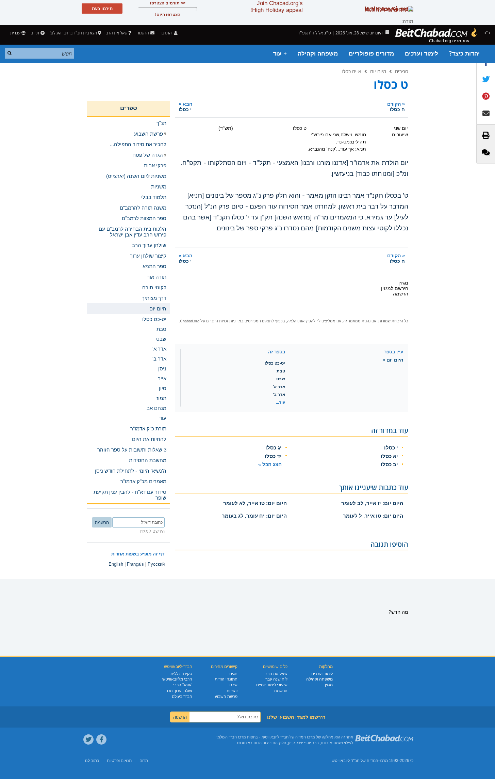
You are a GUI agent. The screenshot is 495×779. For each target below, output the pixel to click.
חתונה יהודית (226, 679)
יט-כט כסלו (275, 363)
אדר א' (279, 386)
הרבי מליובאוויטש (177, 679)
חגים (233, 673)
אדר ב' (279, 394)
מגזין (329, 685)
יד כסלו (273, 456)
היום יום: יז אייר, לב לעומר (372, 503)
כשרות (232, 690)
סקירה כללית (181, 673)
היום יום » (392, 360)
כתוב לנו (92, 760)
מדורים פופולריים (371, 54)
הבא (185, 106)
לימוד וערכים (421, 54)
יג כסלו (273, 447)
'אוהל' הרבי (182, 685)
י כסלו (391, 447)
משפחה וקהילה (318, 54)
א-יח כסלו (351, 71)
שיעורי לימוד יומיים (271, 685)
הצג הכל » (270, 464)
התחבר (166, 33)
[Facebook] (101, 739)
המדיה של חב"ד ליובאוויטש (355, 760)
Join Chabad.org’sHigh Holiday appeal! (276, 6)
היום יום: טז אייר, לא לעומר (255, 503)
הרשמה (280, 690)
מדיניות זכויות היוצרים (223, 321)
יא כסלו (389, 456)
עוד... (280, 402)
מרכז (384, 760)
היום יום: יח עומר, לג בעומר (254, 516)
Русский (156, 564)
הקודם (396, 106)
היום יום (378, 71)
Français (135, 564)
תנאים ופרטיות (119, 760)
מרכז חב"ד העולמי (231, 737)
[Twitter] (88, 739)
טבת (281, 371)
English (116, 564)
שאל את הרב (116, 33)
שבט (280, 379)
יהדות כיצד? (464, 54)
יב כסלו (389, 464)
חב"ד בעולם (182, 696)
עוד (162, 418)
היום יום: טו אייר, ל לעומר (373, 516)
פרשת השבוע (226, 696)
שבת (233, 685)
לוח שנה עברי (275, 679)
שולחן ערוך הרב (179, 690)
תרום (35, 33)
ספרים (401, 71)
